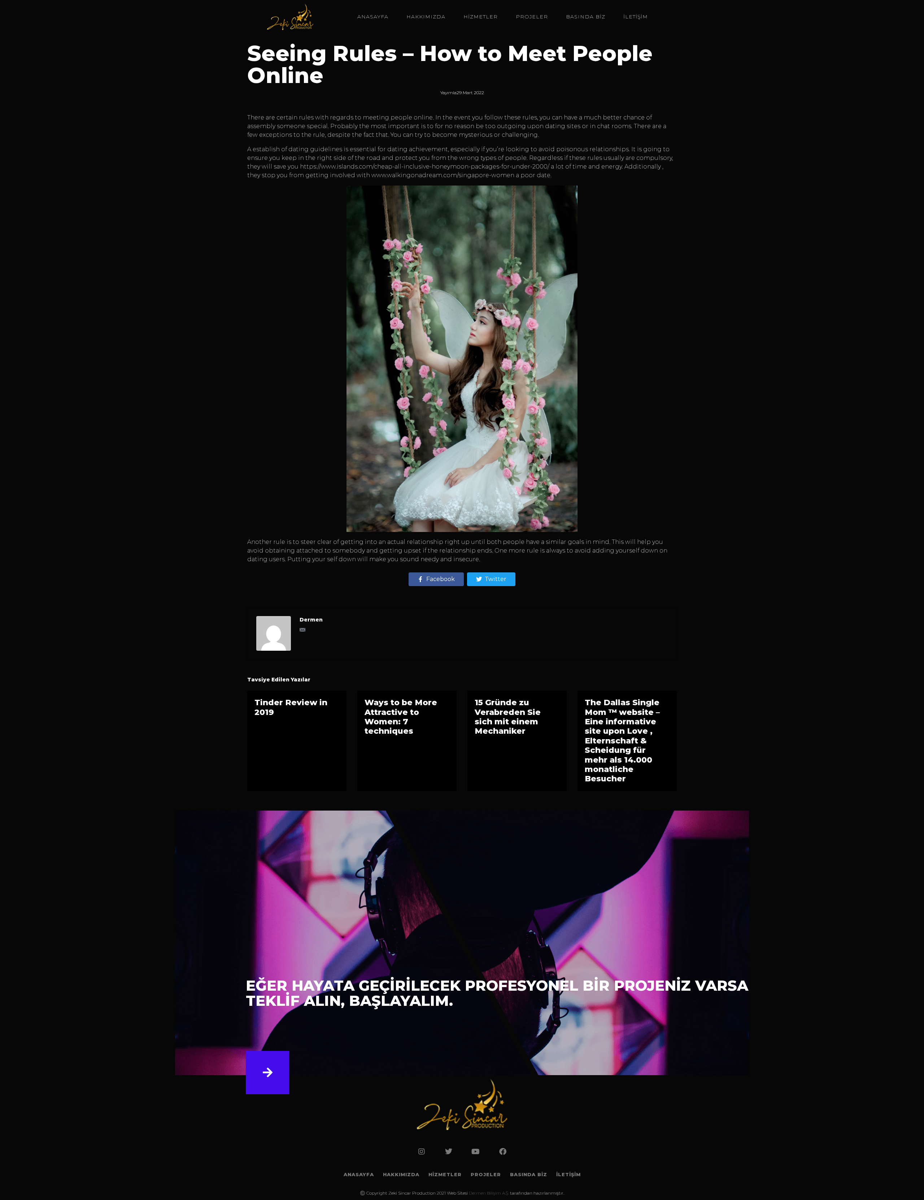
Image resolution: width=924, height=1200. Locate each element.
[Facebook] (503, 1151)
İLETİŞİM (635, 16)
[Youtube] (476, 1151)
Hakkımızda (425, 16)
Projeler (532, 16)
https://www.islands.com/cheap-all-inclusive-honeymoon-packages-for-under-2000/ (424, 166)
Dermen (311, 619)
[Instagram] (421, 1151)
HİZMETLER (480, 16)
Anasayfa (372, 16)
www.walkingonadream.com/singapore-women (442, 175)
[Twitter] (448, 1151)
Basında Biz (585, 16)
